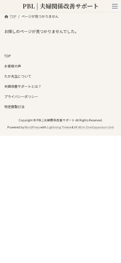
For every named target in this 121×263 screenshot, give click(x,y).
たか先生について (17, 76)
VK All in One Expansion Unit (94, 127)
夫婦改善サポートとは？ (22, 86)
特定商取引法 (14, 106)
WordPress (32, 127)
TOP (7, 55)
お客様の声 (12, 65)
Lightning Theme (59, 127)
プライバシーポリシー (21, 96)
